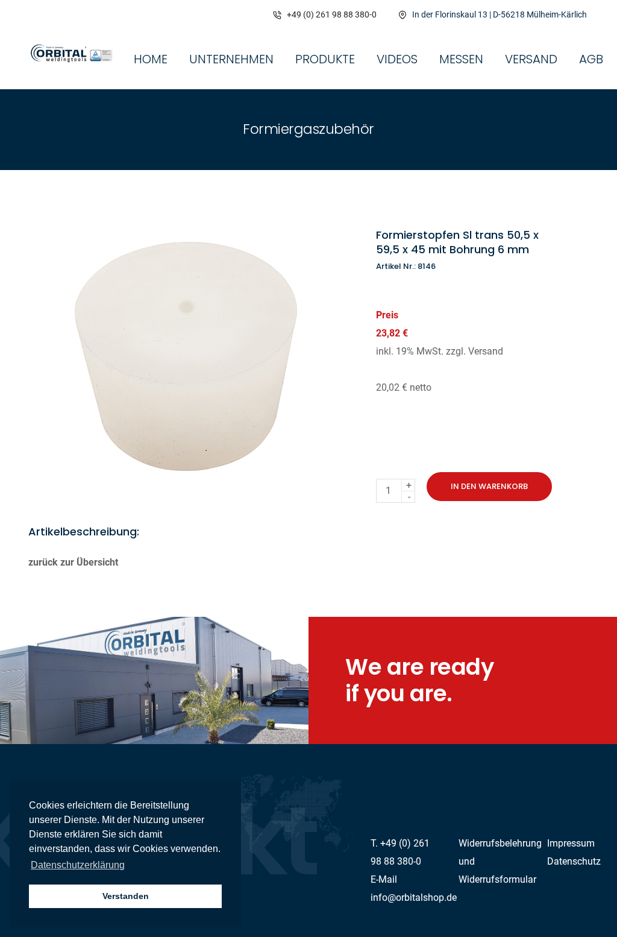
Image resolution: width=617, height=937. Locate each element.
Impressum (571, 843)
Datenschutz (574, 861)
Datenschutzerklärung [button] (78, 865)
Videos (397, 59)
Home (151, 59)
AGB (591, 59)
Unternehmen (231, 59)
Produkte (325, 59)
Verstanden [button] (125, 896)
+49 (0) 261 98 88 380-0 (332, 14)
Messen (461, 59)
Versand (531, 59)
